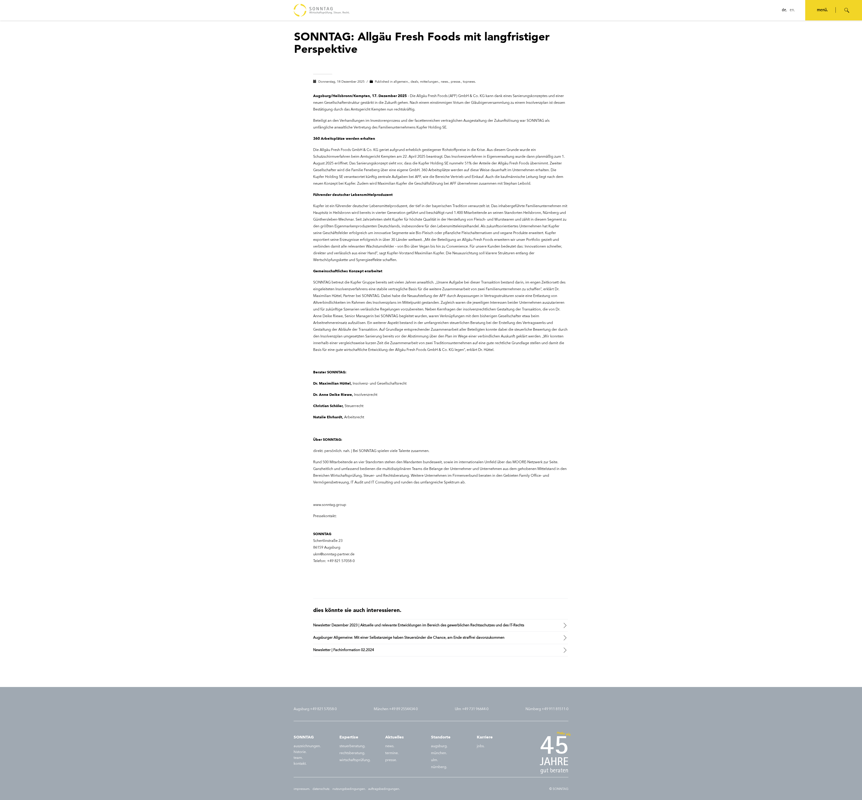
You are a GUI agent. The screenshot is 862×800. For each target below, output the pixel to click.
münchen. (439, 753)
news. (445, 81)
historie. (300, 752)
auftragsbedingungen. (384, 789)
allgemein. (401, 81)
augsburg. (439, 746)
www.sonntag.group (329, 505)
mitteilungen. (429, 81)
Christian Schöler (328, 406)
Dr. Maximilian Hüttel (332, 384)
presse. (456, 81)
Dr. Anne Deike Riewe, (333, 395)
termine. (392, 753)
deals (414, 81)
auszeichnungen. (307, 746)
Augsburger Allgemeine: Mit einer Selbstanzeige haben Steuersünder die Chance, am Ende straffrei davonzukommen (408, 638)
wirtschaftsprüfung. (355, 760)
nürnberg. (439, 767)
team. (298, 758)
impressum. (302, 789)
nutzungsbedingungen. (349, 789)
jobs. (481, 746)
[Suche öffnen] (847, 10)
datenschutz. (321, 789)
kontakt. (300, 764)
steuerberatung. (352, 746)
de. (784, 10)
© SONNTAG (558, 789)
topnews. (469, 81)
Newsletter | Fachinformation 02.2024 (343, 650)
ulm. (434, 760)
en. (792, 10)
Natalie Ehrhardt (327, 417)
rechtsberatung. (352, 753)
